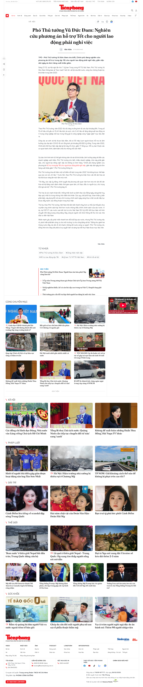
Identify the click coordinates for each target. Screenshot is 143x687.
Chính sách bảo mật (120, 660)
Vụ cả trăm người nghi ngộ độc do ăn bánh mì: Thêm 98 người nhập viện (115, 626)
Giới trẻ (57, 16)
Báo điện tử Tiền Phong (71, 8)
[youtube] (136, 1)
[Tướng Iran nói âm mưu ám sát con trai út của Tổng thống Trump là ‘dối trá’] (122, 572)
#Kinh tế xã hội (93, 257)
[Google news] (106, 666)
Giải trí (100, 16)
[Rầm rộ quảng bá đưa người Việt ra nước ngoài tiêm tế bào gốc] (27, 609)
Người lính (81, 16)
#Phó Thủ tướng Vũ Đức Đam (51, 253)
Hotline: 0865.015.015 (43, 1)
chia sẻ (98, 22)
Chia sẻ (4, 64)
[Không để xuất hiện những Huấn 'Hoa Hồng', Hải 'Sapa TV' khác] (21, 370)
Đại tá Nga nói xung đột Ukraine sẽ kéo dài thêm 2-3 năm (114, 555)
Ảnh (36, 646)
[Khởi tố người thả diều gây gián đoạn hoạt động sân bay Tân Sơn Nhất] (27, 458)
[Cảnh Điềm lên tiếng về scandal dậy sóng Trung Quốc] (27, 498)
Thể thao (73, 16)
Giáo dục (107, 16)
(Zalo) (46, 663)
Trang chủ (7, 15)
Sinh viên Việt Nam (77, 1)
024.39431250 (12, 667)
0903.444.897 (64, 663)
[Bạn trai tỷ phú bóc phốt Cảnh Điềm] (116, 498)
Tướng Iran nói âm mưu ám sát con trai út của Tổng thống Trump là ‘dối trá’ (121, 585)
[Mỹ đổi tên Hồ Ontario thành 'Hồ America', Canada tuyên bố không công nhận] (21, 572)
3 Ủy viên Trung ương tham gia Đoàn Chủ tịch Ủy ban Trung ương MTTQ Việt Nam (72, 281)
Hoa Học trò (90, 1)
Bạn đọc (95, 652)
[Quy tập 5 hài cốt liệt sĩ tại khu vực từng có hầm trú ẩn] (21, 342)
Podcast (52, 646)
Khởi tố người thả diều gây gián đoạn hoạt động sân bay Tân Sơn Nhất (26, 475)
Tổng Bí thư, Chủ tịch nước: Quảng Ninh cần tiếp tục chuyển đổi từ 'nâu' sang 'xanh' (55, 383)
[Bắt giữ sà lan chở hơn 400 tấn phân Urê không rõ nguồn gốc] (55, 314)
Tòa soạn (100, 1)
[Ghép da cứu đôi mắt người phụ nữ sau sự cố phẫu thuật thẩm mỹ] (71, 609)
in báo (107, 22)
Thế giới (50, 16)
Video (129, 16)
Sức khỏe (42, 16)
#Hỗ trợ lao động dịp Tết (49, 257)
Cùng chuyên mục (16, 301)
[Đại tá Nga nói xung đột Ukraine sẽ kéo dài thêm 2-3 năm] (116, 538)
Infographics (84, 646)
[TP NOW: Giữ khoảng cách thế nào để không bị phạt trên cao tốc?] (116, 458)
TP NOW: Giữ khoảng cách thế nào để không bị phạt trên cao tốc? (115, 475)
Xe (87, 16)
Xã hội (13, 16)
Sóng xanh (27, 16)
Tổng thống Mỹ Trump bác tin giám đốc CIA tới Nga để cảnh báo (87, 584)
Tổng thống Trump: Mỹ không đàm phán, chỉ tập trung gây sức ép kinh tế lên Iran (53, 585)
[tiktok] (95, 666)
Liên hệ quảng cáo (39, 660)
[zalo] (100, 666)
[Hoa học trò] (134, 640)
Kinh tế (20, 16)
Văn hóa (93, 16)
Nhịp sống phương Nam (27, 655)
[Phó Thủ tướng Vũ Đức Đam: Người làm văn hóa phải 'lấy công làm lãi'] (97, 273)
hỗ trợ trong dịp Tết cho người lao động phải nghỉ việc (66, 165)
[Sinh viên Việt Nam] (123, 640)
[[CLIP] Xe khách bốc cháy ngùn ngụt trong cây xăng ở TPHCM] (89, 370)
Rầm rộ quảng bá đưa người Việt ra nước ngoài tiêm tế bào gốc (26, 626)
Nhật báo (23, 646)
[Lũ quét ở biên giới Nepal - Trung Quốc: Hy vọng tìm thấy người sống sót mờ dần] (71, 538)
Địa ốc (35, 16)
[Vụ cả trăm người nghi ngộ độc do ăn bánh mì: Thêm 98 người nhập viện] (116, 609)
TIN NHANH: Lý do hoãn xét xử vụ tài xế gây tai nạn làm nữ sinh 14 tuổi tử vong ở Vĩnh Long (89, 355)
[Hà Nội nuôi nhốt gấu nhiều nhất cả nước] (55, 342)
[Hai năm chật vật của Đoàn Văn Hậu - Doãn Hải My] (71, 498)
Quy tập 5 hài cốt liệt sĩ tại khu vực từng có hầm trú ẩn (20, 354)
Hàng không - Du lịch (114, 652)
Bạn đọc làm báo (17, 682)
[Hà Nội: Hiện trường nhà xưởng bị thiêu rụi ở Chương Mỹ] (89, 314)
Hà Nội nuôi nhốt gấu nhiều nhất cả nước (54, 354)
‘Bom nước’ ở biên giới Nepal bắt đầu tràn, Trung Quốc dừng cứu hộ (25, 555)
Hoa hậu (122, 16)
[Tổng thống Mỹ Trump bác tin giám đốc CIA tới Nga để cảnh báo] (88, 572)
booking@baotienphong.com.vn (43, 666)
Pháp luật (65, 16)
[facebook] (133, 1)
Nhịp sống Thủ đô (11, 655)
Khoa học (115, 16)
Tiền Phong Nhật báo (60, 1)
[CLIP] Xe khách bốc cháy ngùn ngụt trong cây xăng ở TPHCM (89, 382)
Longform (68, 646)
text (102, 22)
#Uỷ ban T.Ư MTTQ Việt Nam (73, 257)
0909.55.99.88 (38, 663)
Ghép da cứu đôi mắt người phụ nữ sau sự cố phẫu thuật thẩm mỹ (70, 626)
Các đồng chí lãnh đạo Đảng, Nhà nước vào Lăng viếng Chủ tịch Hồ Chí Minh (26, 432)
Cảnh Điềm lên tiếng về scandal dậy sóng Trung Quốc (25, 515)
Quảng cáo (110, 1)
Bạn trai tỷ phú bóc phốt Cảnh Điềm (114, 513)
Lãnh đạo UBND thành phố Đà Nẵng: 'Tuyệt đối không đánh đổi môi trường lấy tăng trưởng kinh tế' (21, 327)
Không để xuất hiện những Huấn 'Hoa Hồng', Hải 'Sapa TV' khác (21, 382)
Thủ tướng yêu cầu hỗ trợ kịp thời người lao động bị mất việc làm (69, 294)
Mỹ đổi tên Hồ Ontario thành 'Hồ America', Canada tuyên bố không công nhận (19, 585)
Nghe (4, 59)
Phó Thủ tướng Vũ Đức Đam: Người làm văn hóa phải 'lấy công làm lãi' (63, 273)
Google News (111, 22)
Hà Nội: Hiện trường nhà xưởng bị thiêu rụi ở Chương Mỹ (89, 326)
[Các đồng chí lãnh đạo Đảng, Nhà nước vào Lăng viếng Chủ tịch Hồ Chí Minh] (27, 415)
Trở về (4, 75)
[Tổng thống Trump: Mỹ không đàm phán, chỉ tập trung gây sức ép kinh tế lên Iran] (54, 572)
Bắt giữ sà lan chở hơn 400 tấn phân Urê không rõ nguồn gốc (54, 326)
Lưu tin (4, 69)
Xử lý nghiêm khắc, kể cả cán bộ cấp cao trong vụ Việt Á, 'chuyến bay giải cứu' (72, 288)
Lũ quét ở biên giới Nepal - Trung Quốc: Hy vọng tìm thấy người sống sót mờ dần (69, 556)
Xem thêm (135, 15)
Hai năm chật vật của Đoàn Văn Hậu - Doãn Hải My (70, 515)
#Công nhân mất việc (74, 253)
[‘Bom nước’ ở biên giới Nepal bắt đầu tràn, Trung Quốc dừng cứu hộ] (27, 538)
